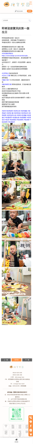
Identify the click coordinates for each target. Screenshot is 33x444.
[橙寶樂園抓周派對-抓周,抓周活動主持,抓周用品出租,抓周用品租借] (16, 4)
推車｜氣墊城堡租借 (20, 433)
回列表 (16, 360)
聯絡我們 (27, 431)
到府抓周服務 (13, 432)
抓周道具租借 (20, 427)
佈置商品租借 (27, 427)
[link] (7, 53)
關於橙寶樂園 (13, 427)
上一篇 (6, 360)
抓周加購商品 (6, 432)
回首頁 (16, 442)
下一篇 (27, 360)
